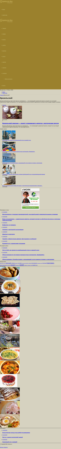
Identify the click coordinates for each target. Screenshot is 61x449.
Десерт (3, 56)
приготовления (3, 265)
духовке (20, 263)
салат (21, 265)
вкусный (8, 263)
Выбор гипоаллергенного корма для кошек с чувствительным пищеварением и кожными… (22, 185)
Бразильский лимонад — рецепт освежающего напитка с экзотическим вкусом (30, 123)
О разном (4, 73)
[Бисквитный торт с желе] (8, 387)
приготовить (50, 263)
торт (37, 265)
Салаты (4, 45)
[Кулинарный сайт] (6, 2)
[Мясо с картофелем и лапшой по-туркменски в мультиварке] (10, 373)
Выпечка (4, 50)
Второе (4, 39)
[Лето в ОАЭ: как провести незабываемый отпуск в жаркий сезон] (8, 139)
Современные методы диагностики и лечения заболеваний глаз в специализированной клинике (23, 174)
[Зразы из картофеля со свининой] (10, 279)
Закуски (4, 62)
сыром (34, 265)
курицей (30, 263)
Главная (2, 95)
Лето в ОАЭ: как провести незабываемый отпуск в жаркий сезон (16, 140)
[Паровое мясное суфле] (10, 427)
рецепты (17, 265)
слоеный (28, 265)
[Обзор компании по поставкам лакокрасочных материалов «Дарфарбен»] (8, 150)
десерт (16, 263)
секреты (25, 265)
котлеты (26, 263)
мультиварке (34, 263)
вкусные (4, 263)
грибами (13, 263)
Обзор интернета (8, 78)
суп (31, 265)
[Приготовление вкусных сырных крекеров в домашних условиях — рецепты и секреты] (10, 306)
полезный (44, 263)
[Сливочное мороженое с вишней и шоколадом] (10, 413)
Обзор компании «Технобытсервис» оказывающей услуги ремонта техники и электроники (22, 162)
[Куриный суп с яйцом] (10, 360)
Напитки (4, 67)
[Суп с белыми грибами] (10, 293)
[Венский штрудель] (10, 400)
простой (8, 265)
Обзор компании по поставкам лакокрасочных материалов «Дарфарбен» (18, 151)
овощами (38, 263)
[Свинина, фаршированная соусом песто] (10, 333)
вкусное (1, 263)
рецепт (13, 265)
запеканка (23, 263)
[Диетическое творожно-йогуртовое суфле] (10, 320)
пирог (41, 263)
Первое (4, 34)
